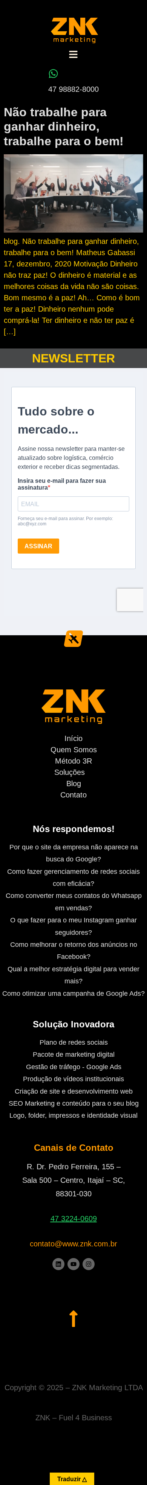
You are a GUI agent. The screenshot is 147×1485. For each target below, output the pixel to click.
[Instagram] (89, 1264)
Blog (73, 783)
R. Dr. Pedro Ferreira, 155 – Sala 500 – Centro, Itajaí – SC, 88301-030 (73, 1180)
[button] (73, 55)
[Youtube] (73, 1264)
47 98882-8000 (73, 89)
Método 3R (73, 761)
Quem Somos (74, 750)
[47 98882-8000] (53, 73)
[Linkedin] (58, 1264)
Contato (73, 795)
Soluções (69, 772)
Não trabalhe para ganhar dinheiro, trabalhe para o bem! (64, 126)
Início (73, 738)
